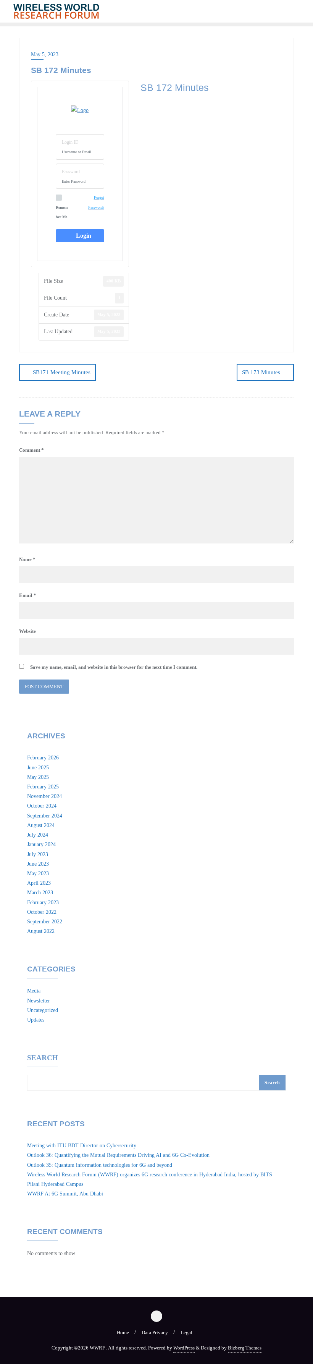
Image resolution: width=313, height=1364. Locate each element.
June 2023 (38, 864)
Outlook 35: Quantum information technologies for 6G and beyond (99, 1165)
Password (71, 171)
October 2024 (41, 806)
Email (27, 595)
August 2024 (41, 825)
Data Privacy (155, 1332)
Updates (35, 1020)
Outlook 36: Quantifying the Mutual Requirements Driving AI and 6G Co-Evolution (118, 1155)
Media (33, 991)
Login (82, 235)
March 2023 (40, 892)
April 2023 (39, 883)
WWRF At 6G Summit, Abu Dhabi (65, 1194)
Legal (186, 1332)
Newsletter (38, 1001)
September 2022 (44, 921)
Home (123, 1332)
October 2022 (41, 912)
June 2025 (38, 767)
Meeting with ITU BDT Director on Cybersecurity (81, 1145)
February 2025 (43, 787)
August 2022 (41, 931)
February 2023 (43, 902)
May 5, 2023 (44, 54)
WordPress (184, 1348)
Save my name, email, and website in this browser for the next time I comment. (113, 667)
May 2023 (38, 873)
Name (27, 559)
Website (27, 631)
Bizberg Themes (244, 1348)
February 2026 (43, 758)
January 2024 (41, 844)
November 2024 (44, 796)
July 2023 (37, 854)
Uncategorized (42, 1010)
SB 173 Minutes (261, 372)
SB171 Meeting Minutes (61, 372)
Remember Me (62, 212)
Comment (31, 450)
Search (42, 1058)
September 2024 (44, 816)
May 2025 (38, 777)
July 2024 (37, 835)
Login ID (70, 142)
